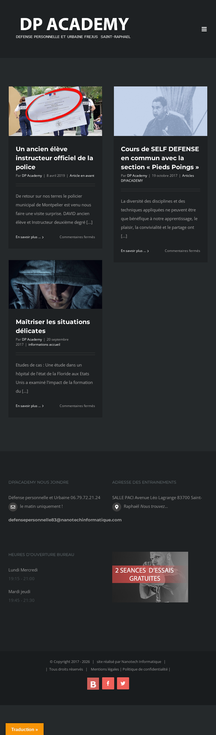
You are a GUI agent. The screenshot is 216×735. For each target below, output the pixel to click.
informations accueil (44, 344)
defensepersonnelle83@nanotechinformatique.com (65, 519)
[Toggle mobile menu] (205, 29)
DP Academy (32, 175)
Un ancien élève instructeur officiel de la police (54, 158)
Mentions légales (105, 669)
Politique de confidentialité (145, 669)
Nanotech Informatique (141, 661)
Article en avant (82, 175)
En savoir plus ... (28, 236)
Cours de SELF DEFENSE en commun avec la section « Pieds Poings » (160, 158)
